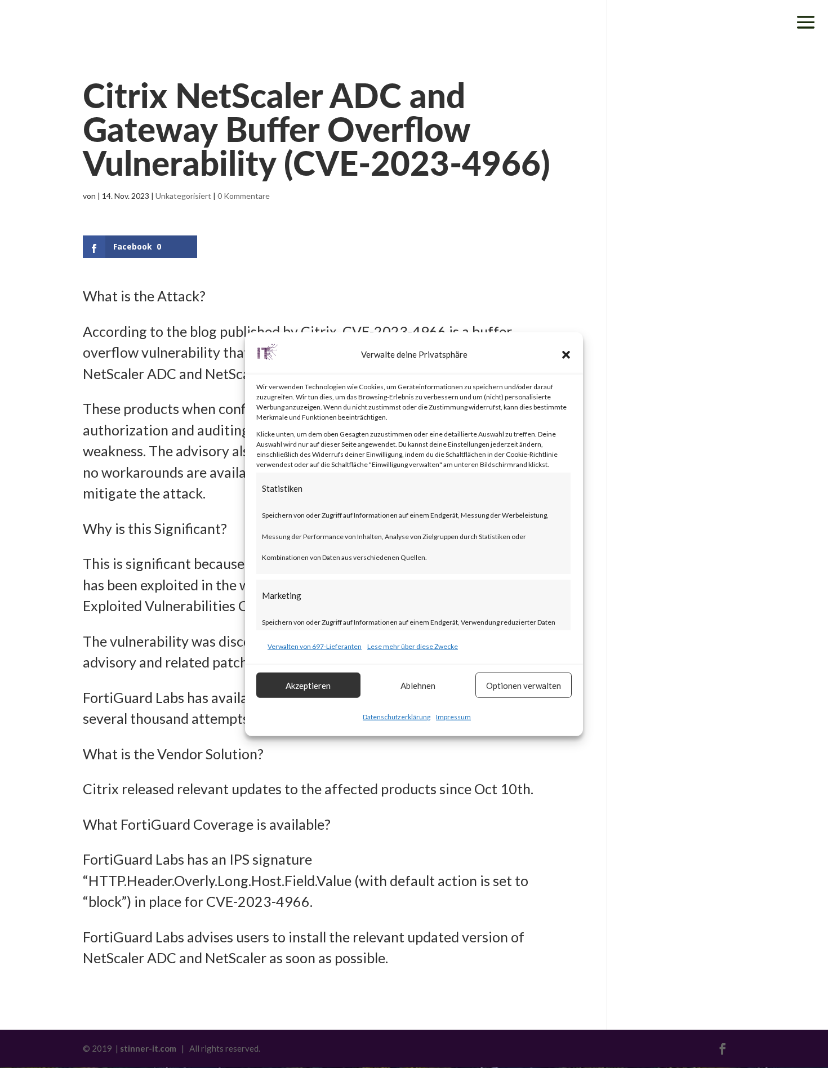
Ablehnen (417, 685)
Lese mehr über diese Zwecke (412, 646)
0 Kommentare (243, 196)
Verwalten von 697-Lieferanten (315, 646)
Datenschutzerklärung (396, 717)
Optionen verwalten (523, 685)
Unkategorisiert (183, 196)
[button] (566, 355)
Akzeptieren (308, 685)
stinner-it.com (148, 1048)
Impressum (453, 717)
